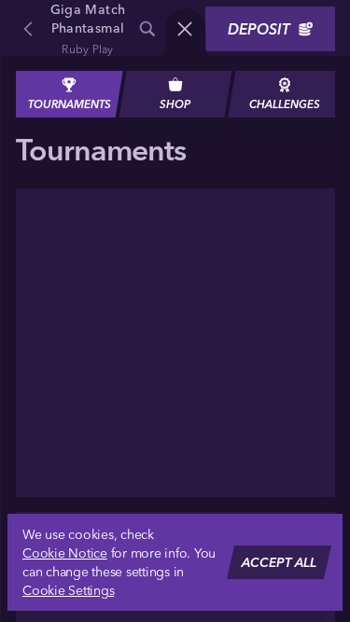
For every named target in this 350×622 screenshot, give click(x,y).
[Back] (28, 29)
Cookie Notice (64, 553)
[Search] (147, 29)
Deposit (259, 29)
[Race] (185, 29)
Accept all (279, 562)
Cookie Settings (68, 590)
